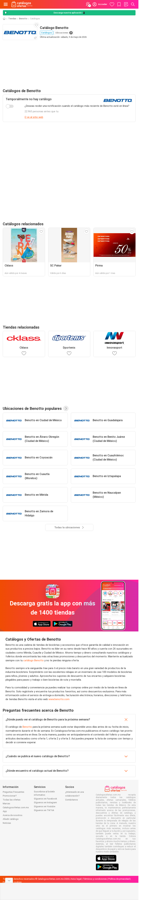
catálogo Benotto (33, 660)
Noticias (7, 823)
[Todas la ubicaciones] (66, 408)
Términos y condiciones (95, 879)
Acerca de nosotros (12, 815)
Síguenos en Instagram (45, 802)
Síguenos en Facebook (45, 798)
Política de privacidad (119, 879)
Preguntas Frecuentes (13, 792)
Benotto (23, 18)
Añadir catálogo (11, 819)
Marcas (6, 803)
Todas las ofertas (11, 799)
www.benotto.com (58, 699)
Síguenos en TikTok (44, 810)
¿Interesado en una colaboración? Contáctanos (74, 796)
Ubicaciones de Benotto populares (32, 408)
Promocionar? (10, 795)
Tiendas (12, 18)
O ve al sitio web (34, 117)
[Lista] (126, 4)
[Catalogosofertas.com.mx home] (21, 4)
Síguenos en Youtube (44, 806)
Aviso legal (75, 879)
